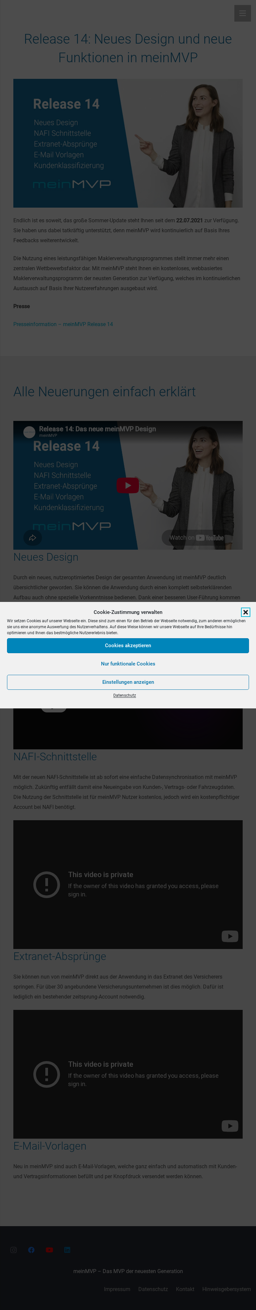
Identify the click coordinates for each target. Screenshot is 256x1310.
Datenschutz (124, 695)
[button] (245, 612)
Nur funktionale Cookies (128, 664)
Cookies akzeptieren (128, 646)
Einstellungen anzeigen (128, 682)
